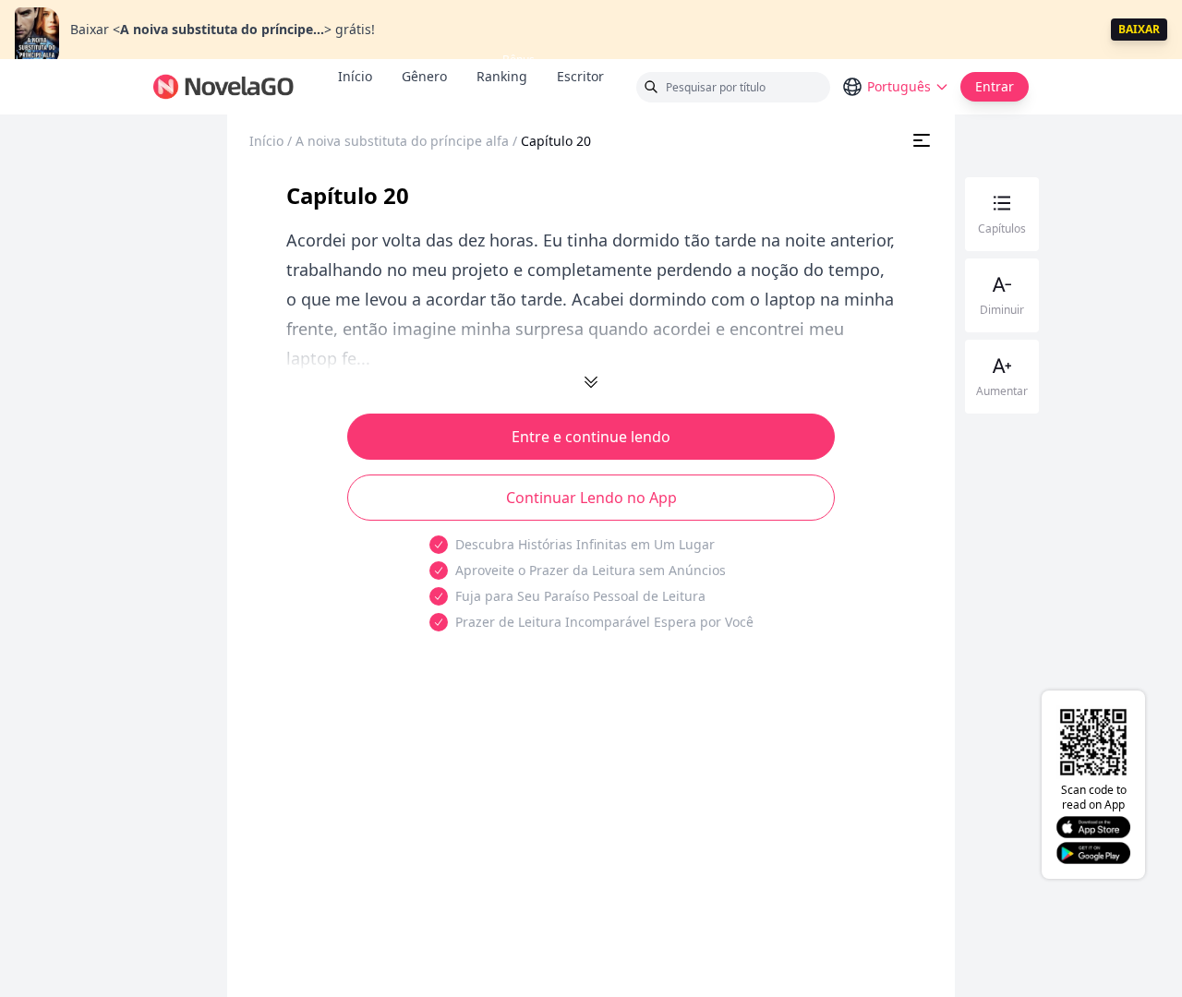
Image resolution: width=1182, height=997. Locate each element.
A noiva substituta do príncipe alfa (402, 141)
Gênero (424, 76)
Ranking (501, 76)
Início (355, 76)
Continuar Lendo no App (591, 497)
